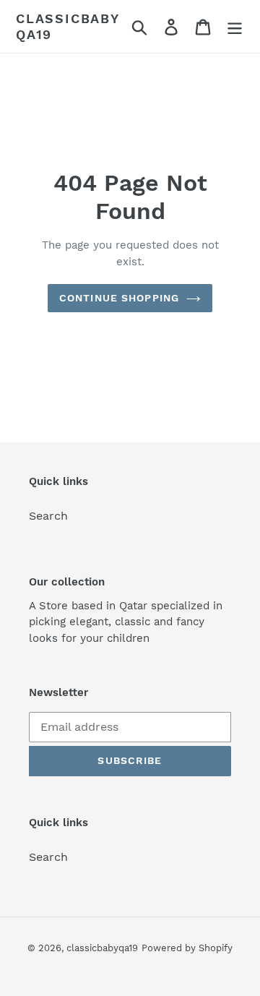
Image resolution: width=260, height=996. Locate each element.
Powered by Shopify (187, 948)
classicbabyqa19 (68, 26)
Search (48, 516)
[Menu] (235, 26)
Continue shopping (119, 298)
